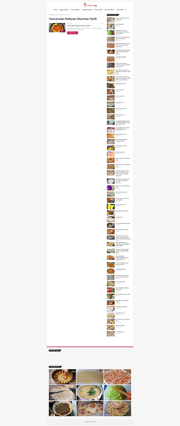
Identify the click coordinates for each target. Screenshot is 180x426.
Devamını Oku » (72, 32)
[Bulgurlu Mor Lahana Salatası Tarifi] (111, 187)
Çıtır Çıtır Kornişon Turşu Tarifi (123, 294)
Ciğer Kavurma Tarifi (120, 83)
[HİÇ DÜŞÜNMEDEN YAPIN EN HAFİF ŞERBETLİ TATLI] (111, 130)
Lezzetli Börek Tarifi (120, 281)
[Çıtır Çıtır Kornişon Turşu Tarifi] (111, 296)
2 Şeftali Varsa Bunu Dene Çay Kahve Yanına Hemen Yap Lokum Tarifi (123, 45)
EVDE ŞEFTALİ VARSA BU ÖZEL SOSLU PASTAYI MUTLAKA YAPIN (123, 52)
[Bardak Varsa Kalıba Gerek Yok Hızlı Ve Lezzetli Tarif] (111, 39)
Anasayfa (52, 14)
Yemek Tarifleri (75, 9)
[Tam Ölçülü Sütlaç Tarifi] (111, 194)
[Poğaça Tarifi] (90, 4)
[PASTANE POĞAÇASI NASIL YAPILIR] (111, 302)
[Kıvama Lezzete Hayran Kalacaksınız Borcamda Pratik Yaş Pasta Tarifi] (111, 65)
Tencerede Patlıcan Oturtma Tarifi (78, 26)
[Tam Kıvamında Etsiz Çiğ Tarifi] (111, 225)
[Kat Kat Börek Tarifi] (111, 315)
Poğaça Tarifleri (63, 9)
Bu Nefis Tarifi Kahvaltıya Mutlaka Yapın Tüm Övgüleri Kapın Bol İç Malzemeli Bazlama (123, 237)
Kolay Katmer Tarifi (120, 114)
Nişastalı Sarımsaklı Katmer (122, 229)
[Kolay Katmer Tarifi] (111, 116)
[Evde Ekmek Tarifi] (111, 104)
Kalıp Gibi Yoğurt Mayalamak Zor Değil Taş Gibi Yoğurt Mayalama (122, 180)
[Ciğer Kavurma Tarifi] (111, 85)
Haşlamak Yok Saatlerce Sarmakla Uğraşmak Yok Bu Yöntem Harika (122, 32)
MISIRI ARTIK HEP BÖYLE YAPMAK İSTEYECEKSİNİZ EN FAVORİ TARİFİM (123, 244)
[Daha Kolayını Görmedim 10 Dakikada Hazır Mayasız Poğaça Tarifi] (111, 72)
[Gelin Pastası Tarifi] (111, 98)
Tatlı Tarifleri (120, 9)
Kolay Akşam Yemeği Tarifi (122, 210)
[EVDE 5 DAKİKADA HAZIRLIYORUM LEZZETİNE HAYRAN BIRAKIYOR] (111, 257)
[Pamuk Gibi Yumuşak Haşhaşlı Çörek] (111, 166)
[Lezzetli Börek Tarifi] (111, 283)
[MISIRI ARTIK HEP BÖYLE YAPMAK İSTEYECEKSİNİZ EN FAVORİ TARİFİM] (111, 244)
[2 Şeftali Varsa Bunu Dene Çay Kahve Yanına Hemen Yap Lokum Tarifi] (111, 45)
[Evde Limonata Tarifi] (111, 206)
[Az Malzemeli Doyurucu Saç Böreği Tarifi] (111, 20)
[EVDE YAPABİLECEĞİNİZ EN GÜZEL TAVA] (111, 290)
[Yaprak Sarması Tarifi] (111, 110)
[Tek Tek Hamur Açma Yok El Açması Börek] (111, 200)
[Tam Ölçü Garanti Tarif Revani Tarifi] (111, 321)
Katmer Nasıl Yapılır (120, 152)
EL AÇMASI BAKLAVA (121, 269)
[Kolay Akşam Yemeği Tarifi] (111, 212)
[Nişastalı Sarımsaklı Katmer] (111, 231)
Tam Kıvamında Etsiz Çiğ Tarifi (123, 223)
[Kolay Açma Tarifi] (111, 91)
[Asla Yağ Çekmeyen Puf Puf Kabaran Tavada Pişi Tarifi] (111, 277)
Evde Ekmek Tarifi (120, 102)
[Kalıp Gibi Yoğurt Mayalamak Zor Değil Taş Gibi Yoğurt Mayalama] (111, 181)
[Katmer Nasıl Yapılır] (111, 154)
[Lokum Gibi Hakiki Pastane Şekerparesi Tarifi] (111, 265)
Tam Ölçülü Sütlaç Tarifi (121, 192)
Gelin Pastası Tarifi (120, 96)
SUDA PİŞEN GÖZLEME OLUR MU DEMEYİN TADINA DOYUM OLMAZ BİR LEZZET (123, 122)
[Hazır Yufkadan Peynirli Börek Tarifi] (111, 160)
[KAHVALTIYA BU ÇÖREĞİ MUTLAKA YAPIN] (111, 141)
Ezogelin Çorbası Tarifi (121, 145)
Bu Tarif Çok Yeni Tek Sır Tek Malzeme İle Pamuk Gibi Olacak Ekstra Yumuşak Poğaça (123, 78)
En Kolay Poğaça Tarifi (121, 134)
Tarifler (55, 9)
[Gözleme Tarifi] (111, 219)
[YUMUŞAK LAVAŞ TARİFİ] (111, 308)
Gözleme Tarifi (119, 217)
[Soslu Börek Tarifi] (111, 333)
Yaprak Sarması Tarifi (121, 108)
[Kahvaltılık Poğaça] (111, 327)
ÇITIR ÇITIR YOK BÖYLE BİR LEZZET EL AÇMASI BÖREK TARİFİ (122, 251)
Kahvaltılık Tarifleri (87, 9)
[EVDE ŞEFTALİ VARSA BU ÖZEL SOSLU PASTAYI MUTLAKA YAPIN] (111, 52)
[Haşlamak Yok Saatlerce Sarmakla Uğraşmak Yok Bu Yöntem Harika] (111, 32)
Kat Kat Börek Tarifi (120, 313)
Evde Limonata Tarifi (120, 204)
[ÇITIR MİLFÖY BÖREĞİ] (111, 59)
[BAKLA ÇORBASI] (111, 26)
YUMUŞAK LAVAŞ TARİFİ (121, 306)
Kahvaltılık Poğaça (120, 325)
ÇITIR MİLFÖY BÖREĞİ (121, 57)
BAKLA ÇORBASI (119, 24)
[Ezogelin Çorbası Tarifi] (111, 147)
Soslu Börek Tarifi (120, 331)
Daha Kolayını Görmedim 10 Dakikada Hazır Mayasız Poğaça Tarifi (123, 71)
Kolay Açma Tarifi (120, 89)
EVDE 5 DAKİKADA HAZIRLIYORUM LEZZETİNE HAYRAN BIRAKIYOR (122, 258)
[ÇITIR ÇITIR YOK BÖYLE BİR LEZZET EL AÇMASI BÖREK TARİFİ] (111, 251)
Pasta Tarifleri (98, 9)
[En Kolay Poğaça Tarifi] (111, 136)
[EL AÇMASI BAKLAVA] (111, 271)
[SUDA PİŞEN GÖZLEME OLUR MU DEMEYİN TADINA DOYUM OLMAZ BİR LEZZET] (111, 122)
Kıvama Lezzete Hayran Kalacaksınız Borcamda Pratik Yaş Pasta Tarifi (123, 65)
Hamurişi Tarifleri (109, 9)
